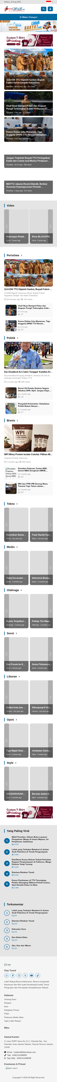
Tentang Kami (10, 999)
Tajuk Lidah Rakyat (12, 1021)
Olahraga (13, 590)
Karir (6, 1006)
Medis (11, 546)
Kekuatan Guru (19, 929)
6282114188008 (19, 1055)
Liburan (12, 676)
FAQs (6, 1014)
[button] (6, 226)
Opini (11, 719)
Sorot (11, 633)
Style (10, 762)
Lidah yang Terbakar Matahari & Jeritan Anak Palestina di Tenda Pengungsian (30, 850)
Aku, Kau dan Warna (21, 945)
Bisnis (11, 420)
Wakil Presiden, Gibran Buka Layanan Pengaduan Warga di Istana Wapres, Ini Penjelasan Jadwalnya (30, 839)
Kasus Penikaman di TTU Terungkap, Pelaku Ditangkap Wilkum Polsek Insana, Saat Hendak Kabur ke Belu (31, 882)
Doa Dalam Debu (19, 937)
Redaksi (7, 1003)
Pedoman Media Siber (14, 1017)
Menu (29, 17)
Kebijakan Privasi (11, 1010)
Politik (11, 337)
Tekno (11, 503)
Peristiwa (13, 255)
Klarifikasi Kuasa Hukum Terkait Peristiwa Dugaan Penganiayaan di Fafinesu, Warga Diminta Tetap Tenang (31, 861)
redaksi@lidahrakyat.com (25, 1052)
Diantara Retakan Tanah (23, 872)
